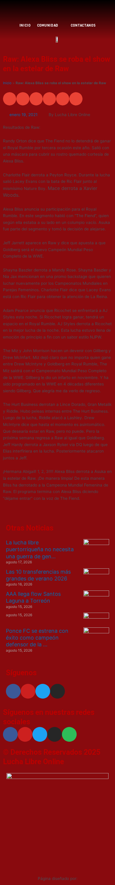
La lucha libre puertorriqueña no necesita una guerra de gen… (40, 549)
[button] (9, 98)
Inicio (25, 25)
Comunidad (47, 25)
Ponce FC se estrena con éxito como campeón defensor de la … (37, 638)
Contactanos (83, 25)
